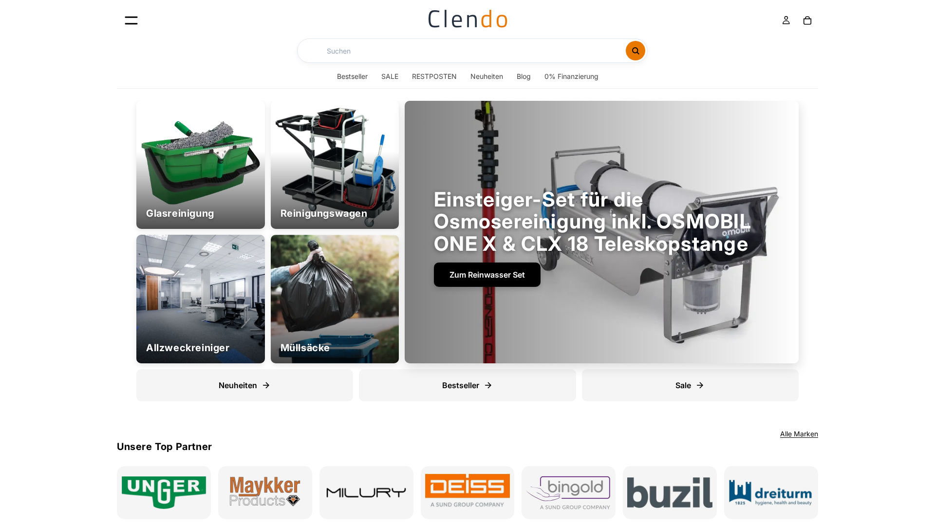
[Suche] (635, 50)
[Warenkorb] (807, 20)
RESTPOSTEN (434, 76)
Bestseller (352, 76)
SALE (389, 76)
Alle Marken (799, 434)
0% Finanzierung (571, 76)
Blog (524, 76)
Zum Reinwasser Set (487, 275)
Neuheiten (486, 76)
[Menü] (131, 20)
